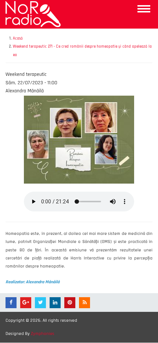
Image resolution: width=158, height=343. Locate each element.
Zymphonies (42, 333)
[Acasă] (33, 14)
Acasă (18, 38)
